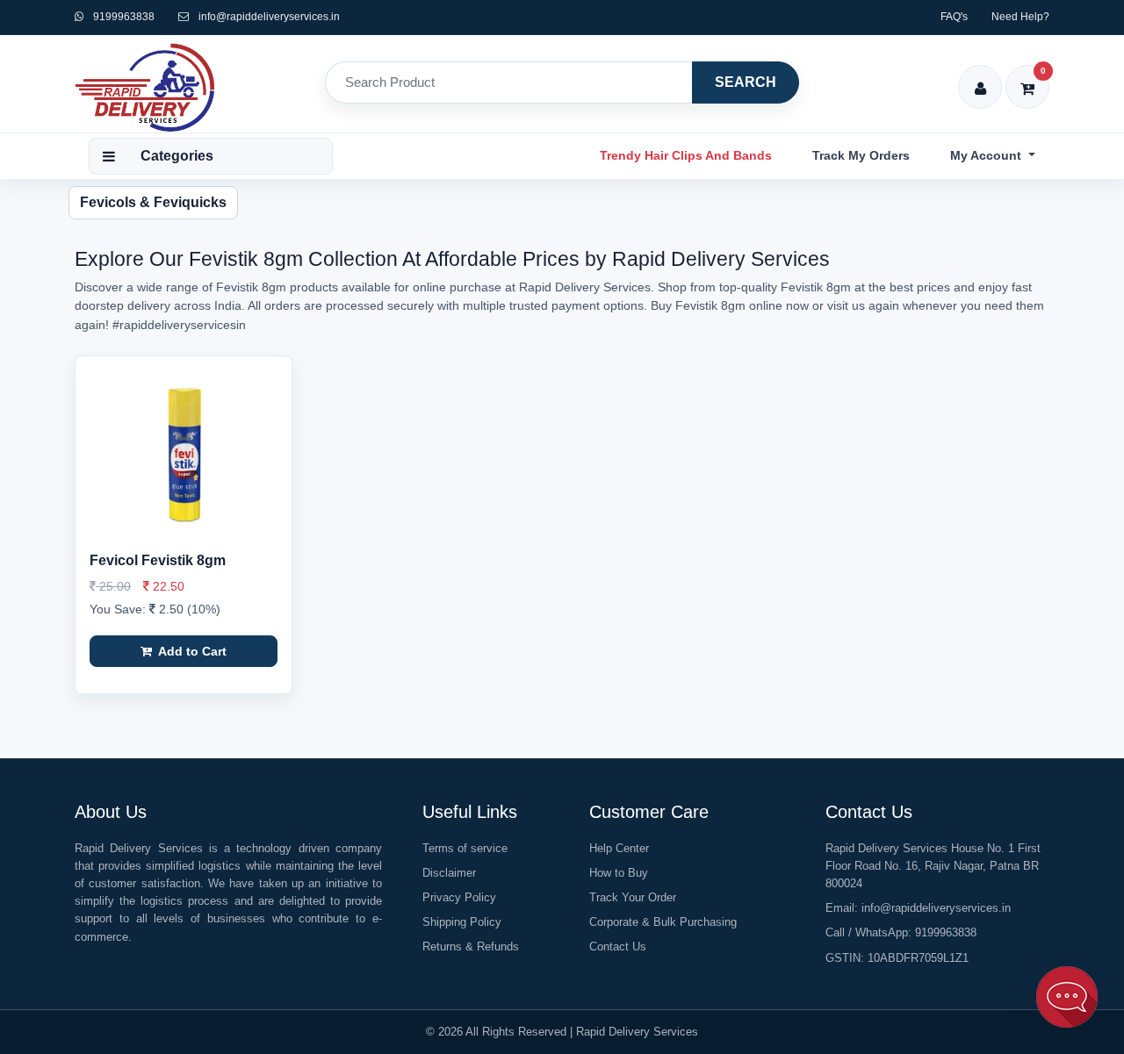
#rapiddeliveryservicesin (179, 325)
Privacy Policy (459, 897)
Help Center (619, 848)
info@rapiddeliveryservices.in (269, 17)
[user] (980, 77)
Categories (176, 155)
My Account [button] (987, 155)
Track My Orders (861, 155)
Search (745, 82)
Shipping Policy (461, 922)
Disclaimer (449, 872)
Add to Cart (191, 651)
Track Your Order (632, 897)
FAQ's (954, 17)
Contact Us (617, 946)
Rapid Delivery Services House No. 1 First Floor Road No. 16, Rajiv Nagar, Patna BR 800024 (933, 866)
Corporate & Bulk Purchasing (663, 922)
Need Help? (1020, 17)
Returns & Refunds (470, 946)
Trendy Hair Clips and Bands (686, 155)
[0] (1028, 77)
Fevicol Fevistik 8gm (158, 560)
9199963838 (122, 17)
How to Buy (618, 872)
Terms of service (465, 848)
